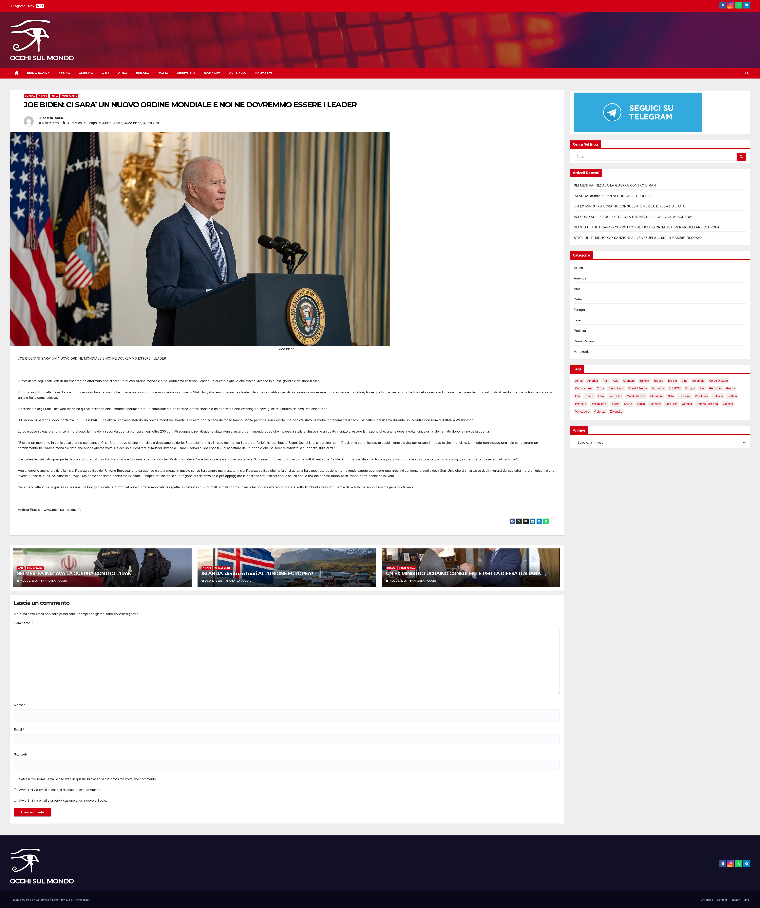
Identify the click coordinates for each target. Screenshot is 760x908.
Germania (715, 388)
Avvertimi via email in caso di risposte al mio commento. (60, 790)
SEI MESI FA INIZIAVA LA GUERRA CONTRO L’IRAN (74, 573)
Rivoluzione (598, 403)
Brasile (672, 380)
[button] (747, 73)
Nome (20, 705)
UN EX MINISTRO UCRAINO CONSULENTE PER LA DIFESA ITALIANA (463, 573)
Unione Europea (707, 403)
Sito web (20, 754)
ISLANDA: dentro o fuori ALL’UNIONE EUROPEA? (257, 573)
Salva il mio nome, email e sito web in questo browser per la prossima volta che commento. (88, 779)
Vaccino (728, 403)
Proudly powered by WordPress (30, 899)
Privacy (735, 899)
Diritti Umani (616, 388)
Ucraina (687, 403)
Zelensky (616, 411)
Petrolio (718, 396)
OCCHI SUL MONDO (42, 58)
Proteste (580, 403)
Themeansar (81, 899)
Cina (684, 380)
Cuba (122, 73)
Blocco (658, 380)
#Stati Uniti (151, 123)
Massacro (656, 396)
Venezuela (186, 73)
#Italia (117, 123)
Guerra (730, 388)
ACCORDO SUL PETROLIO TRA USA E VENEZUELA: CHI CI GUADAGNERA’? (634, 217)
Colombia (698, 380)
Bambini (644, 380)
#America (74, 123)
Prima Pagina (38, 73)
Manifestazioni (636, 396)
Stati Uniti (671, 403)
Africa (64, 73)
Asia (105, 73)
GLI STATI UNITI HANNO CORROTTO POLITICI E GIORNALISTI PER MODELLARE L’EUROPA (647, 227)
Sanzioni (655, 403)
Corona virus (583, 388)
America (86, 73)
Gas (701, 388)
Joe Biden (615, 396)
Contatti (263, 73)
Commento (23, 623)
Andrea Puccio (53, 118)
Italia (163, 73)
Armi (605, 380)
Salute (628, 403)
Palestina (684, 396)
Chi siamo (237, 73)
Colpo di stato (718, 380)
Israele (589, 396)
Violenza (599, 411)
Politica (732, 396)
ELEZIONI (675, 388)
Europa (142, 73)
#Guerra (105, 123)
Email (19, 730)
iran (577, 396)
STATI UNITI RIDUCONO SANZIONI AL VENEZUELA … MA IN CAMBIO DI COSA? (638, 238)
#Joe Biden (132, 123)
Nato (671, 396)
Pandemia (701, 396)
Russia (615, 403)
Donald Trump (637, 388)
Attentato (629, 380)
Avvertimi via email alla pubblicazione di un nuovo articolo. (63, 800)
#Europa (90, 123)
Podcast (212, 73)
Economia (658, 388)
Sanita (641, 403)
